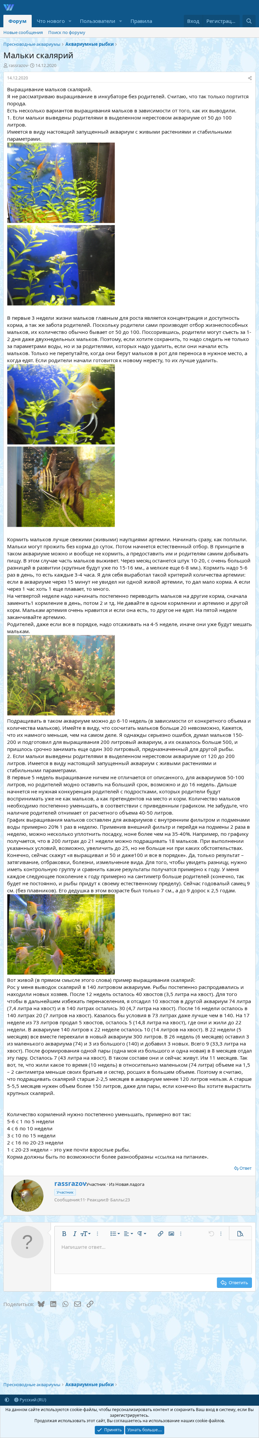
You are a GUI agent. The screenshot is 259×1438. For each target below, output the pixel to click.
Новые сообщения (23, 32)
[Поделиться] (250, 78)
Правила (141, 21)
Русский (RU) (32, 1400)
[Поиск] (249, 21)
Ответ (245, 1168)
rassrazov (18, 65)
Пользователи (97, 21)
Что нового (51, 21)
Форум (17, 21)
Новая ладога (129, 1184)
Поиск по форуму (66, 32)
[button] (70, 21)
